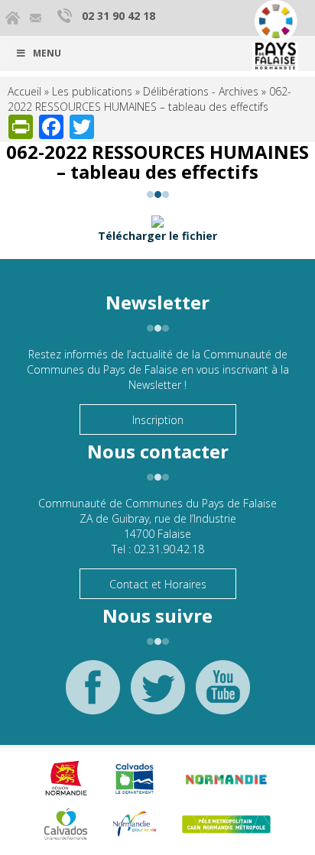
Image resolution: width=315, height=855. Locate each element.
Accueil (24, 91)
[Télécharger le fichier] (157, 220)
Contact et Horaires (157, 584)
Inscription (157, 420)
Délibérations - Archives (200, 91)
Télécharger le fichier (157, 235)
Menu (47, 53)
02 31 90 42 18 (118, 15)
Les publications (92, 91)
